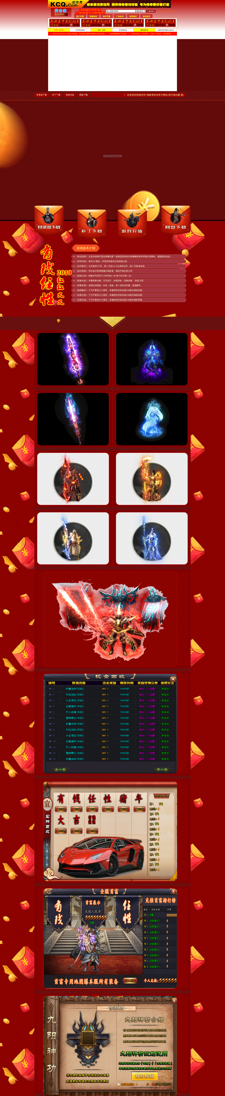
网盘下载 (83, 95)
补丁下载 (56, 95)
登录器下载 (41, 95)
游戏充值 (70, 95)
